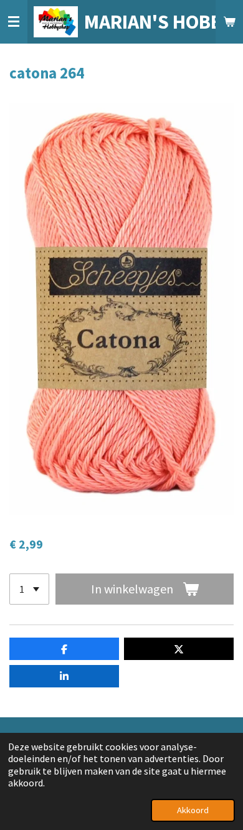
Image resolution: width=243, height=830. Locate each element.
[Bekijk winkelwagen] (229, 22)
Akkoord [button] (193, 810)
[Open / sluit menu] (13, 22)
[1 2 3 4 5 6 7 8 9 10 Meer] (29, 589)
